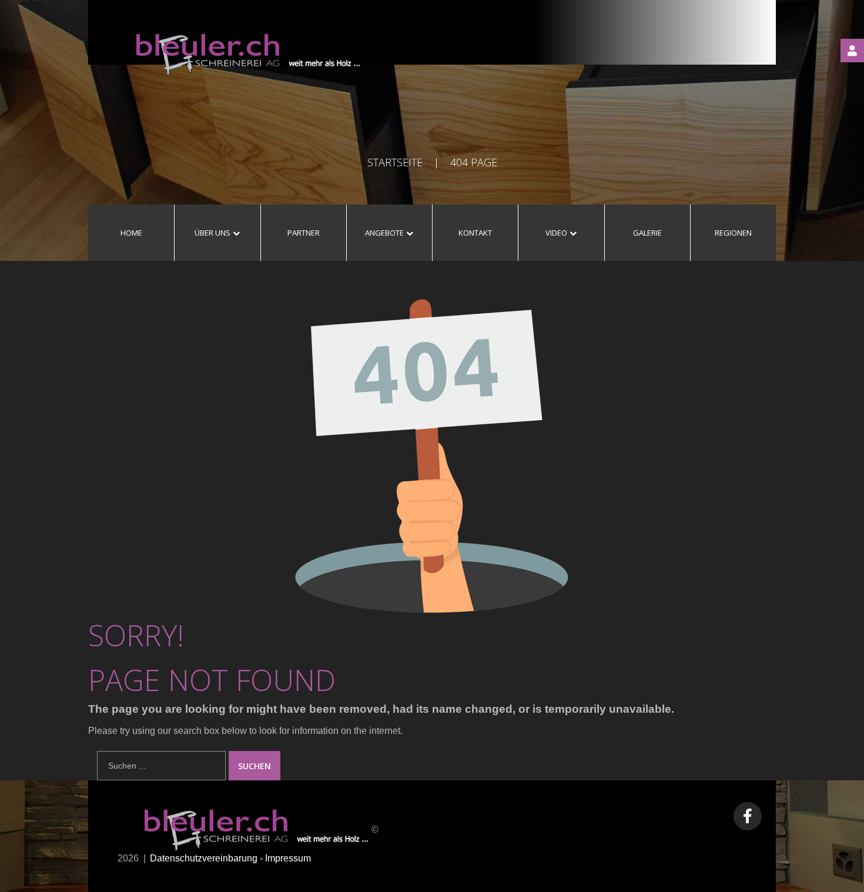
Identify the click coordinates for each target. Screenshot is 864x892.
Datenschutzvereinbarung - (207, 858)
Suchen (254, 766)
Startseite (395, 162)
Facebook (748, 816)
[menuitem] (131, 232)
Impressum (288, 858)
